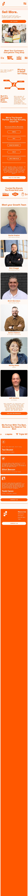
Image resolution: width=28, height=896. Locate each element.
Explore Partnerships (14, 413)
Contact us (14, 523)
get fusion (14, 21)
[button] (24, 3)
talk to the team (14, 177)
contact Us (14, 499)
